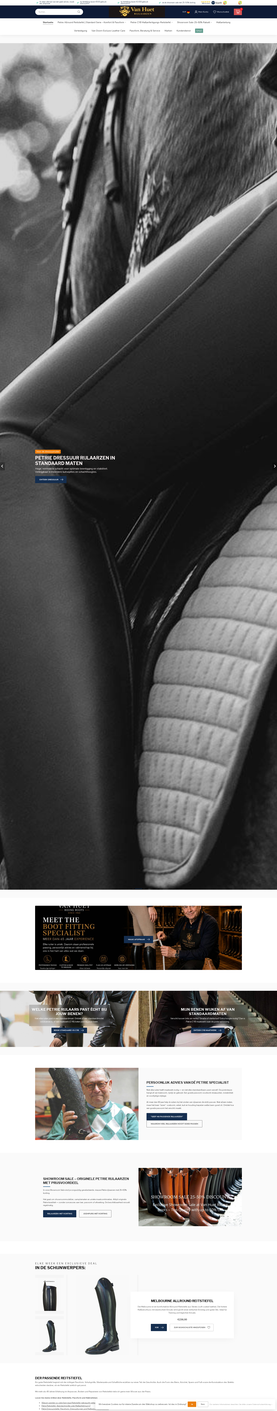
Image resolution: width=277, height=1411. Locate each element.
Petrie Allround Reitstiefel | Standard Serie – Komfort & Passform (91, 22)
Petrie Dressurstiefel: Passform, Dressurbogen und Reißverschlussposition (75, 1409)
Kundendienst (184, 30)
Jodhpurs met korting (95, 1213)
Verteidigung (80, 30)
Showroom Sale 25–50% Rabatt (193, 22)
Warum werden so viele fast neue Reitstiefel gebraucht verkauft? (70, 1403)
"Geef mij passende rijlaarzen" (167, 1116)
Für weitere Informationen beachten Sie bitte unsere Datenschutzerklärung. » (241, 1404)
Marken (168, 30)
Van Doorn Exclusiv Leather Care (108, 30)
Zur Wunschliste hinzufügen (189, 1327)
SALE (199, 30)
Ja (192, 1404)
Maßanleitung (223, 22)
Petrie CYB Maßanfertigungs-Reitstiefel (150, 22)
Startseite (48, 22)
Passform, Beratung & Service (145, 30)
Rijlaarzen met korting (59, 1213)
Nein (203, 1404)
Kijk (157, 1327)
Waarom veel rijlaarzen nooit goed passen (174, 1124)
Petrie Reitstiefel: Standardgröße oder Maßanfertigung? (66, 1406)
